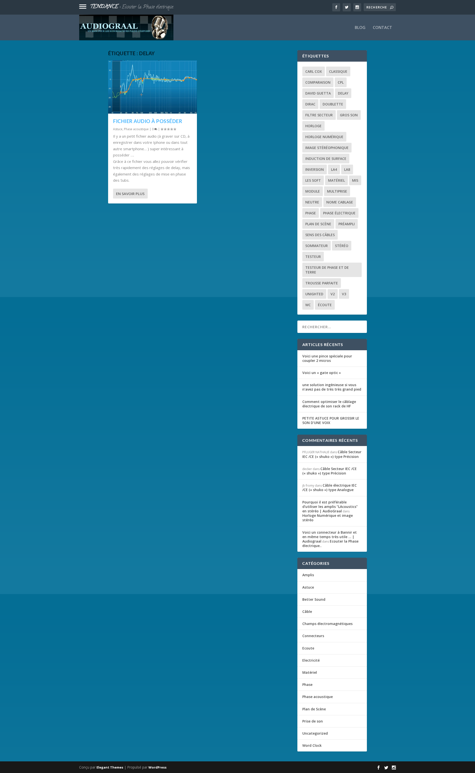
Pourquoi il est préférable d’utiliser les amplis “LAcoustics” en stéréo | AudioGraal (330, 506)
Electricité (311, 660)
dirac (310, 104)
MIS (355, 180)
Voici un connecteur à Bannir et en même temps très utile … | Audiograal (329, 537)
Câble (307, 611)
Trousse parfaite (321, 283)
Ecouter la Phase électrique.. (148, 7)
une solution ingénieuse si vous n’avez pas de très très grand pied (331, 387)
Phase (307, 684)
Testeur (313, 256)
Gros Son (349, 115)
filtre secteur (319, 115)
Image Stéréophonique (327, 147)
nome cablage (339, 202)
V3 (344, 294)
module (312, 191)
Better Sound (313, 599)
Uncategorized (315, 733)
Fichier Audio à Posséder (147, 121)
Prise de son (312, 721)
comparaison (318, 82)
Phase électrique (339, 213)
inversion (314, 169)
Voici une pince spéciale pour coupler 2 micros (327, 358)
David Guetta (318, 93)
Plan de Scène (318, 224)
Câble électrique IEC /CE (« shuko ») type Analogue (329, 487)
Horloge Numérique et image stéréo (327, 517)
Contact (382, 27)
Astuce (117, 129)
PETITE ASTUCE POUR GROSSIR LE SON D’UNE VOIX (330, 420)
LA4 (334, 169)
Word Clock (312, 745)
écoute (325, 304)
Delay (343, 93)
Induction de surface (325, 158)
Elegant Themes (109, 767)
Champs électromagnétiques (327, 623)
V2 (333, 294)
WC (308, 304)
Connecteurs (313, 635)
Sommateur (316, 245)
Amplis (308, 575)
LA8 (347, 169)
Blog (360, 27)
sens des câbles (320, 234)
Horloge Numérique (324, 136)
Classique (338, 71)
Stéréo (341, 245)
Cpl (341, 82)
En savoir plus (130, 193)
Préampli (346, 224)
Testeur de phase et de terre (327, 269)
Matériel (336, 180)
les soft (313, 180)
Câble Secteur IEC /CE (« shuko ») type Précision (331, 454)
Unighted (314, 294)
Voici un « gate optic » (321, 372)
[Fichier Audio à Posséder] (152, 87)
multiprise (337, 191)
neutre (312, 202)
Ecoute (308, 648)
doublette (333, 104)
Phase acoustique (136, 129)
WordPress (157, 767)
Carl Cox (313, 71)
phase (310, 213)
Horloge (313, 126)
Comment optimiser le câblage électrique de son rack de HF (329, 403)
